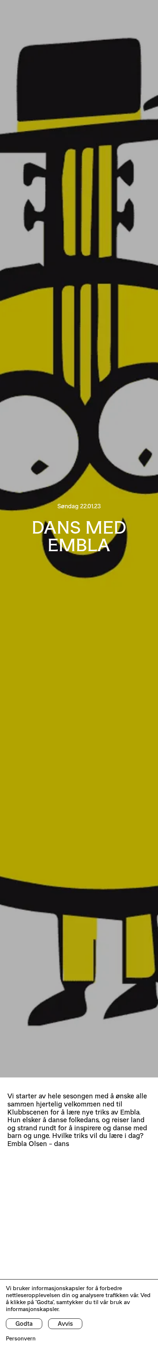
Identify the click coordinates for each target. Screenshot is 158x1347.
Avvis (65, 1323)
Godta (24, 1323)
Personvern (21, 1338)
